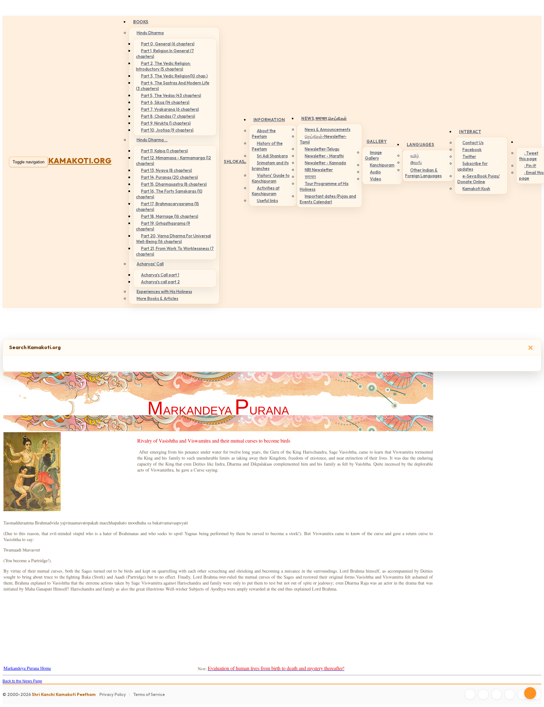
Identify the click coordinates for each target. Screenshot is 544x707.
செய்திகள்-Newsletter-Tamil (323, 139)
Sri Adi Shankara (272, 155)
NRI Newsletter (319, 169)
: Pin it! (530, 165)
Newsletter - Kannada (325, 162)
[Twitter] (483, 694)
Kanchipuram (382, 164)
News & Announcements (327, 129)
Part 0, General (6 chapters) (168, 43)
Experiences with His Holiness (164, 291)
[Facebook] (470, 694)
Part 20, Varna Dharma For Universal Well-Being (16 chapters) (173, 238)
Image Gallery (373, 155)
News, (324, 118)
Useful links (267, 200)
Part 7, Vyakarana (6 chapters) (170, 109)
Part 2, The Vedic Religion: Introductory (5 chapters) (163, 66)
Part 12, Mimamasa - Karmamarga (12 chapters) (173, 160)
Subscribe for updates (472, 166)
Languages (420, 144)
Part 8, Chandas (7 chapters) (168, 116)
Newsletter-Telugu (322, 148)
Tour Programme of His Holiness (324, 186)
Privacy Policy (112, 694)
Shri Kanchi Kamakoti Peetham (64, 694)
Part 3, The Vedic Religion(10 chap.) (174, 75)
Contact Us (473, 142)
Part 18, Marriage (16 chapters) (169, 216)
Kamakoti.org (79, 160)
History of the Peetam (267, 146)
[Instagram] (496, 694)
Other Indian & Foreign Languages (423, 172)
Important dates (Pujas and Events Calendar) (328, 199)
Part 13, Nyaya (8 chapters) (166, 170)
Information (269, 119)
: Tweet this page (528, 155)
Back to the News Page (22, 681)
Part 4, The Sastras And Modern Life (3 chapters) (172, 85)
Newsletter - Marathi (324, 155)
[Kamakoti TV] (523, 694)
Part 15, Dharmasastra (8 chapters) (174, 184)
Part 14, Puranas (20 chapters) (169, 177)
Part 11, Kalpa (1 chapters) (164, 150)
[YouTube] (509, 694)
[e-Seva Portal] (536, 694)
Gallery (376, 141)
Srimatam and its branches (270, 165)
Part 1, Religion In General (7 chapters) (165, 53)
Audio (375, 171)
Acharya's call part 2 (160, 281)
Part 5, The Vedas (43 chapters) (171, 95)
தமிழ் (414, 155)
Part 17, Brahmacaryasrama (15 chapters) (167, 206)
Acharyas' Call (150, 263)
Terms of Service (149, 694)
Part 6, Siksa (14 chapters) (165, 102)
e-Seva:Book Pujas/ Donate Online (478, 178)
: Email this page (531, 175)
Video (375, 178)
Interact (470, 131)
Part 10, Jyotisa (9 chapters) (167, 130)
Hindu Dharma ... (152, 139)
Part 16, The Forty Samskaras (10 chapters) (169, 194)
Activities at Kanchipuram (266, 190)
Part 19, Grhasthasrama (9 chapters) (163, 226)
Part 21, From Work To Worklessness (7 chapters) (175, 251)
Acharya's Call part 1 (160, 274)
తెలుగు (416, 162)
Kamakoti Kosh (476, 188)
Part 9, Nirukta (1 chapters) (166, 123)
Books (141, 21)
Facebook (472, 149)
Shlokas (234, 161)
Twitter (469, 156)
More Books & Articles (157, 298)
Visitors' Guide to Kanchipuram (271, 178)
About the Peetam (264, 133)
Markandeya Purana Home (27, 668)
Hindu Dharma (150, 32)
